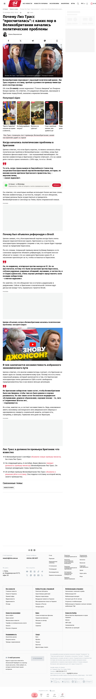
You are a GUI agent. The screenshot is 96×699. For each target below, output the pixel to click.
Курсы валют (10, 618)
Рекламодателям (54, 572)
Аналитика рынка (11, 637)
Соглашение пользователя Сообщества (68, 573)
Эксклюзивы (54, 3)
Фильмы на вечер (41, 620)
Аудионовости (10, 601)
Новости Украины (41, 3)
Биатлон (38, 644)
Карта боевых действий (43, 594)
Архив (81, 570)
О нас (50, 555)
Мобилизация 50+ (70, 594)
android (55, 681)
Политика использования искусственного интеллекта (68, 561)
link (27, 571)
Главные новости (11, 591)
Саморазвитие (69, 625)
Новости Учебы (70, 613)
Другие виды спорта (42, 647)
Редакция (51, 558)
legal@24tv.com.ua (72, 673)
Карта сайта (83, 573)
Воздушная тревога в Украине (45, 599)
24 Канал (5, 9)
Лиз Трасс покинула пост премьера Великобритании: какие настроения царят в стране (28, 136)
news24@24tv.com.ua (10, 558)
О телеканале (53, 566)
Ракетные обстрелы (42, 591)
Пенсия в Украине (11, 628)
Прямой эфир (10, 596)
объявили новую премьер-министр (46, 457)
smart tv (76, 681)
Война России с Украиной (45, 589)
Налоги (8, 625)
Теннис (38, 642)
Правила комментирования (69, 578)
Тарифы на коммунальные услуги (16, 623)
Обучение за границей (72, 628)
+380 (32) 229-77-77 (61, 671)
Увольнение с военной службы (74, 591)
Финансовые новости (12, 620)
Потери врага (40, 606)
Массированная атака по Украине (46, 601)
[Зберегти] (57, 40)
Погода (8, 604)
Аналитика (65, 3)
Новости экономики (13, 613)
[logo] (15, 3)
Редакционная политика (53, 562)
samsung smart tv (87, 681)
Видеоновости (10, 599)
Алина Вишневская (15, 34)
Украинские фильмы (42, 618)
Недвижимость (11, 634)
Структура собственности (84, 566)
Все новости (27, 3)
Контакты (82, 559)
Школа (67, 620)
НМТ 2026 (68, 622)
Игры (73, 3)
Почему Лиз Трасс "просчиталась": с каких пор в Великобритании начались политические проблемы (41, 9)
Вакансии (82, 563)
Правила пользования (55, 575)
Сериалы (38, 625)
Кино (37, 613)
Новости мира (14, 9)
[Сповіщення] (87, 3)
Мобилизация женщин (72, 596)
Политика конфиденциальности (70, 556)
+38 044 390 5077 (32, 558)
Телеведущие (53, 569)
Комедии (38, 623)
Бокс (37, 637)
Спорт (38, 634)
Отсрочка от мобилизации (73, 601)
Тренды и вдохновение (13, 642)
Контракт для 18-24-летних (73, 599)
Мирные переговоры (42, 596)
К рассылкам (37, 658)
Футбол (38, 639)
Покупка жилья (10, 639)
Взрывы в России (41, 604)
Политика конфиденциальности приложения (70, 568)
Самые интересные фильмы (44, 615)
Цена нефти (9, 615)
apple (65, 681)
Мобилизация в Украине (74, 589)
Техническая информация (83, 556)
